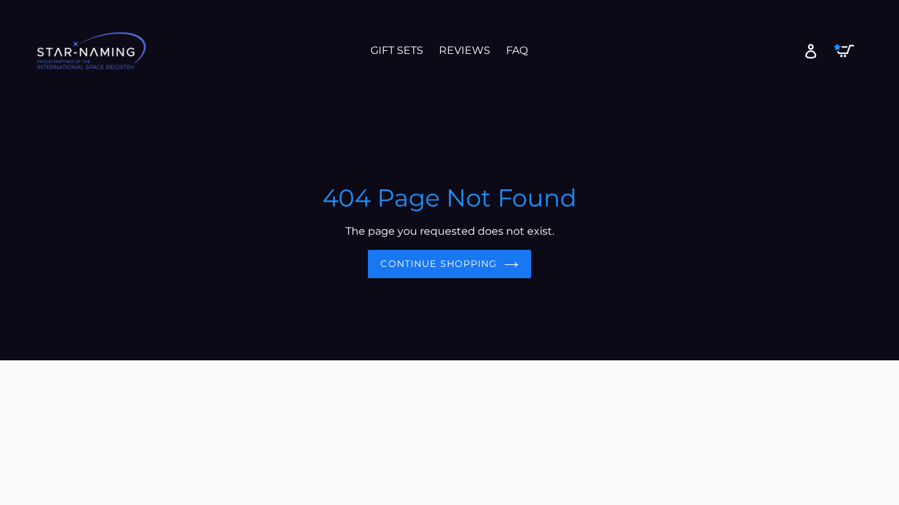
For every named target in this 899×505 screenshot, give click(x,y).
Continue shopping (438, 264)
